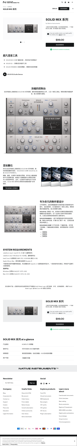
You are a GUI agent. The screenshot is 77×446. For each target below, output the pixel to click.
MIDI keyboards (44, 399)
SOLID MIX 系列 (9, 9)
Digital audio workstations (66, 413)
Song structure (63, 419)
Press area (6, 407)
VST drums (43, 410)
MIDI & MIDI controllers (65, 410)
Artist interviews (63, 398)
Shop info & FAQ (26, 393)
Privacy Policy (14, 444)
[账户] (65, 2)
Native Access (26, 404)
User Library (25, 413)
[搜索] (62, 2)
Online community (27, 410)
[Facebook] (41, 383)
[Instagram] (44, 383)
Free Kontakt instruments (66, 395)
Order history (25, 399)
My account (25, 396)
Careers (5, 404)
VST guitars (43, 407)
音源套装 (10, 6)
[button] (13, 74)
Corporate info (7, 396)
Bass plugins (43, 402)
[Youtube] (46, 383)
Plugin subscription (45, 413)
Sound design (63, 416)
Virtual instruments (45, 396)
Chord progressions (64, 422)
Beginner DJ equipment (65, 407)
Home (4, 6)
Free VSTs (43, 393)
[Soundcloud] (49, 383)
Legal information (8, 413)
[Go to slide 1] (20, 42)
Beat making (62, 401)
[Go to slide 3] (24, 42)
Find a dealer (25, 402)
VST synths (43, 404)
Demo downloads (27, 416)
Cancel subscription (27, 407)
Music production (64, 404)
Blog (4, 393)
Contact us (6, 399)
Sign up (32, 383)
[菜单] (72, 2)
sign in (60, 34)
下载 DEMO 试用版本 (11, 188)
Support (5, 402)
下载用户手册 (26, 358)
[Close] (74, 441)
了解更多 (44, 232)
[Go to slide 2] (22, 42)
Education (6, 410)
